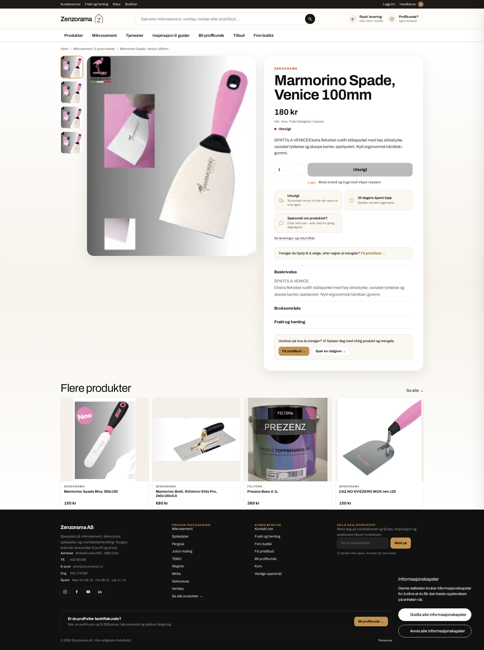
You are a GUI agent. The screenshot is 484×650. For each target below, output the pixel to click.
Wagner (178, 566)
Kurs (258, 566)
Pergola (178, 544)
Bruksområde (287, 308)
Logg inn (389, 4)
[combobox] (226, 19)
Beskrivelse (285, 272)
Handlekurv (411, 4)
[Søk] (310, 19)
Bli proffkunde (211, 35)
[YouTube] (88, 591)
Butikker (131, 4)
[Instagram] (65, 591)
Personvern (386, 640)
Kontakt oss (264, 529)
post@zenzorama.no (88, 566)
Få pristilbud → (294, 351)
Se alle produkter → (187, 596)
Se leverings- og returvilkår (294, 238)
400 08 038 (78, 560)
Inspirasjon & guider (171, 35)
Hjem (64, 49)
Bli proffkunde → (371, 621)
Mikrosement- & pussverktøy (94, 49)
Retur (116, 4)
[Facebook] (76, 591)
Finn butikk (264, 35)
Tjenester (134, 35)
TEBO (177, 559)
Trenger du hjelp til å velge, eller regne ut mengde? (332, 253)
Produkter (73, 35)
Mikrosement (104, 35)
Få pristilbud (264, 551)
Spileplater (180, 536)
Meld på (401, 543)
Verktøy (178, 588)
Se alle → (415, 390)
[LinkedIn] (99, 591)
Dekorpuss (180, 581)
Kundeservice (70, 4)
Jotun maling (182, 551)
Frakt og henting (96, 4)
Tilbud (239, 35)
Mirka (176, 574)
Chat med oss (297, 223)
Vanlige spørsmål (268, 574)
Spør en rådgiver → (331, 351)
